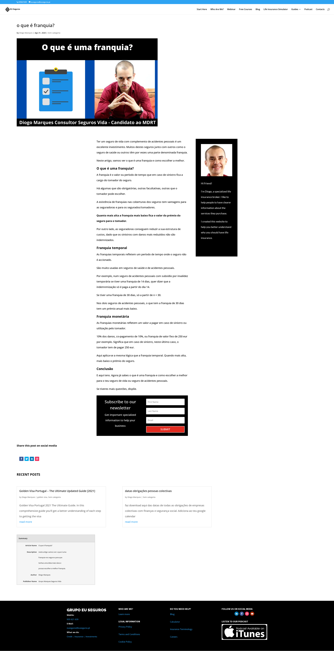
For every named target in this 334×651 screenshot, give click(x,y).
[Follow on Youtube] (252, 614)
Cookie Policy (125, 641)
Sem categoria (54, 33)
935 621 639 (72, 619)
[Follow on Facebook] (21, 459)
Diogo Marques (26, 33)
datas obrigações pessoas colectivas (148, 491)
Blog (258, 9)
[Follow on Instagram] (37, 459)
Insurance (79, 636)
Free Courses (245, 9)
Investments (91, 636)
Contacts (320, 9)
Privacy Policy (125, 626)
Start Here (202, 9)
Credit (69, 636)
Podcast (308, 9)
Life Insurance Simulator (276, 9)
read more (25, 522)
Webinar (231, 9)
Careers (173, 636)
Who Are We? (217, 9)
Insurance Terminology (181, 629)
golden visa (42, 497)
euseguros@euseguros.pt (78, 628)
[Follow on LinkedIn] (32, 459)
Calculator (175, 621)
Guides (294, 9)
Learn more (124, 614)
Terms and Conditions (129, 634)
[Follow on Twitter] (27, 459)
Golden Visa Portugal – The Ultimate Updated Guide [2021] (57, 491)
